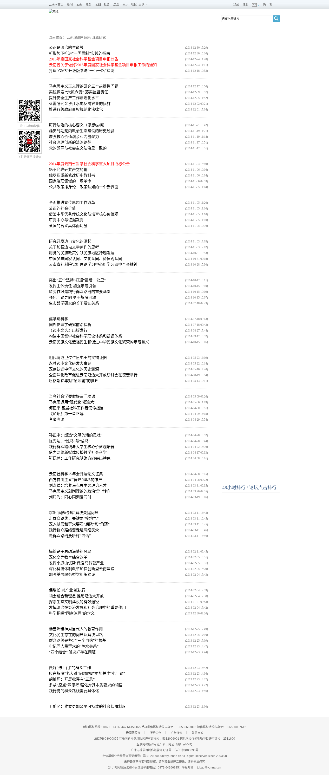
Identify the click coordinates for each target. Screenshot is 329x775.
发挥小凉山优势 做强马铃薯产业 (76, 563)
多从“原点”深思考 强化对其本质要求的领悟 (86, 685)
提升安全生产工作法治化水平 (74, 98)
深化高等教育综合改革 (68, 557)
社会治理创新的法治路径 (70, 142)
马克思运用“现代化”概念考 (72, 402)
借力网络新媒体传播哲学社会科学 (78, 452)
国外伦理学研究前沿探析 (70, 325)
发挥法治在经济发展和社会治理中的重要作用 (87, 608)
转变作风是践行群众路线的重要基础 (80, 292)
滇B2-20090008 (153, 756)
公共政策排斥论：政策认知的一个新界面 (83, 187)
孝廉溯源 (56, 419)
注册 (245, 4)
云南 (79, 4)
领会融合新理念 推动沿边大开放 (76, 596)
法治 (116, 4)
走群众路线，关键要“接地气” (74, 518)
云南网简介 (133, 733)
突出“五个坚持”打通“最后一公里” (77, 280)
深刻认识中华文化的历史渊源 (74, 369)
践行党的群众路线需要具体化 (74, 691)
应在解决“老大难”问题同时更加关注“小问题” (87, 673)
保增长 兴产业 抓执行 (67, 590)
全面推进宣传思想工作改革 (72, 203)
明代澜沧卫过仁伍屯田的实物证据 (78, 358)
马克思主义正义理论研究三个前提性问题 (83, 86)
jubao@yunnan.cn (209, 767)
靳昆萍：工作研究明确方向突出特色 (80, 458)
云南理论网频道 (78, 37)
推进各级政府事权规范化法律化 (76, 109)
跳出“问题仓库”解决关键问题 (74, 513)
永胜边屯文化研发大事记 (70, 363)
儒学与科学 (58, 319)
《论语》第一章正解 (66, 414)
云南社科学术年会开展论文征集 (76, 474)
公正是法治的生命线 (66, 48)
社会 (107, 4)
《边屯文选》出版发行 (68, 330)
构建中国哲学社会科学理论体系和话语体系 (85, 336)
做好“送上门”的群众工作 (70, 668)
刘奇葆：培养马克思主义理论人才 (78, 485)
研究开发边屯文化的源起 (70, 241)
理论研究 (99, 37)
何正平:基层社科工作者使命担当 (76, 408)
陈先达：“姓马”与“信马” (69, 441)
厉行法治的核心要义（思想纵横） (78, 125)
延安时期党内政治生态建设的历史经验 (81, 131)
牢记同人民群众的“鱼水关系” (74, 646)
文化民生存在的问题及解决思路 (76, 635)
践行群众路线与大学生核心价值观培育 (81, 447)
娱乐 (125, 4)
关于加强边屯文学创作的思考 (74, 247)
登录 (236, 4)
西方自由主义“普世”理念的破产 (75, 480)
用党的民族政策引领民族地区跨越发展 (81, 253)
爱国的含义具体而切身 (68, 226)
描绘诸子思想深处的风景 (70, 551)
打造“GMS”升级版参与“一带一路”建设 (81, 71)
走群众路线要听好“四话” (70, 536)
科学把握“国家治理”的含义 (72, 613)
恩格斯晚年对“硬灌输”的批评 (74, 381)
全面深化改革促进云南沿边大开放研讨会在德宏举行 (93, 375)
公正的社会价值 (62, 208)
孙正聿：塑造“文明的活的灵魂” (75, 435)
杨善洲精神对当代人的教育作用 (76, 629)
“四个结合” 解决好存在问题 (72, 652)
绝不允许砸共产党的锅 (68, 170)
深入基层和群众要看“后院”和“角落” (79, 524)
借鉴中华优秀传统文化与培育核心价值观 (83, 214)
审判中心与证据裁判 (66, 220)
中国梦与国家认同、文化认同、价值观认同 (85, 259)
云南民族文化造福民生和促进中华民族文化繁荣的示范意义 (99, 342)
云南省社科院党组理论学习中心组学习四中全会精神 (93, 264)
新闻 (70, 4)
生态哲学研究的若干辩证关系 (74, 303)
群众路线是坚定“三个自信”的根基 (77, 640)
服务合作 (155, 733)
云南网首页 (56, 4)
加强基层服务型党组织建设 (72, 575)
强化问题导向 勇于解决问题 (72, 297)
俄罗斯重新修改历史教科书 (72, 175)
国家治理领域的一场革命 (70, 181)
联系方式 (197, 733)
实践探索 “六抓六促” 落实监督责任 (78, 92)
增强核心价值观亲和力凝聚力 (74, 137)
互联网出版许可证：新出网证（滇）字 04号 (165, 744)
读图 (98, 4)
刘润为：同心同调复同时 (70, 497)
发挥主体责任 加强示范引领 (72, 286)
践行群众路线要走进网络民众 (74, 530)
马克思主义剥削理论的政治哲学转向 (80, 491)
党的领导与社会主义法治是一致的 (78, 148)
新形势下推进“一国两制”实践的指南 (79, 53)
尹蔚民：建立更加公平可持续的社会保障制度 (87, 706)
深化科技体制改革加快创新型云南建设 (81, 569)
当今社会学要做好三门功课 (72, 396)
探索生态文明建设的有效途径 (74, 602)
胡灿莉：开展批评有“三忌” (72, 679)
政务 (89, 4)
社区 (134, 4)
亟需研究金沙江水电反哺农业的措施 (80, 104)
